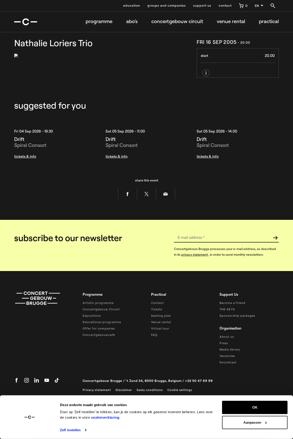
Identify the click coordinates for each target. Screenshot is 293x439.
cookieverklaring (105, 417)
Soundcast (228, 362)
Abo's (132, 21)
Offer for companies (99, 328)
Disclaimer (124, 390)
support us (202, 5)
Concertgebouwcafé (99, 335)
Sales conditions (150, 390)
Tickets (156, 309)
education (131, 5)
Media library (230, 349)
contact (225, 5)
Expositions (92, 315)
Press (224, 343)
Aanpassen (252, 422)
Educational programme (102, 322)
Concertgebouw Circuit (101, 309)
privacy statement (194, 255)
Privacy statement (97, 390)
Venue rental (231, 21)
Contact (157, 303)
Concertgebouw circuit (177, 21)
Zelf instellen (70, 430)
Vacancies (227, 356)
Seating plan (161, 315)
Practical (269, 21)
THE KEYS (227, 309)
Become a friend (232, 303)
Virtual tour (160, 328)
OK (255, 407)
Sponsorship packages (237, 315)
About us (227, 336)
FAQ (154, 335)
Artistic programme (98, 303)
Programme (99, 21)
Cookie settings (179, 390)
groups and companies (166, 5)
